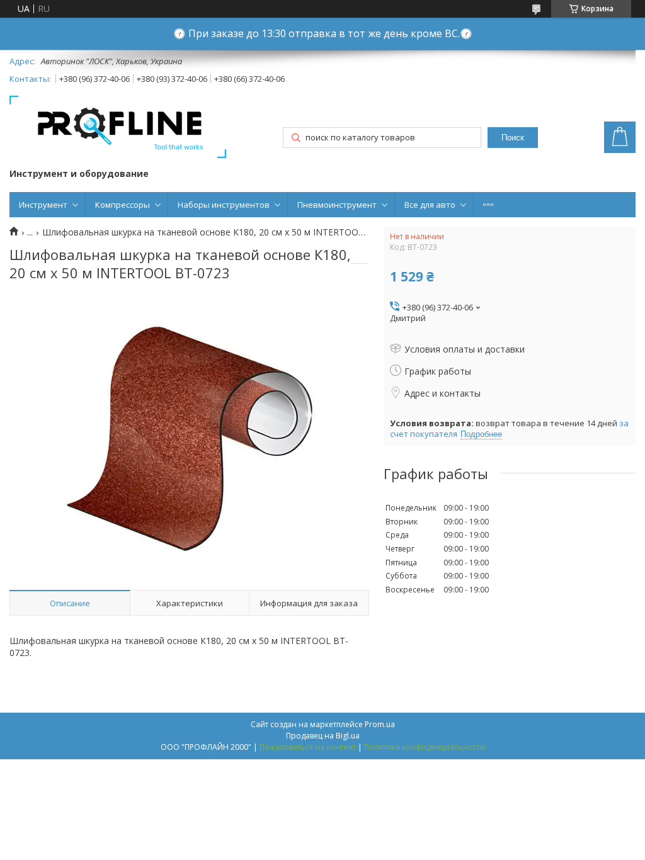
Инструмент (43, 204)
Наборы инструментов (224, 204)
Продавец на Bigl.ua (323, 735)
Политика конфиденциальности (424, 747)
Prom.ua (380, 724)
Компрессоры (122, 204)
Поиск (512, 137)
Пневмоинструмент (337, 204)
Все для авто (429, 204)
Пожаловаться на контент (308, 747)
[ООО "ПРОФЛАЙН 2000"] (117, 128)
